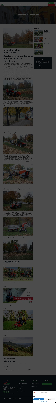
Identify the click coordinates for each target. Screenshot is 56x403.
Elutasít (49, 399)
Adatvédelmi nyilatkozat (44, 401)
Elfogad (39, 399)
